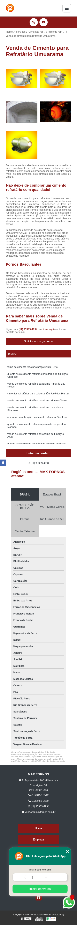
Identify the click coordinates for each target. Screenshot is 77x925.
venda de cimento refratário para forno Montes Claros (37, 400)
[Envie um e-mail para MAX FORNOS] (43, 22)
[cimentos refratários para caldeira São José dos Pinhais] (55, 78)
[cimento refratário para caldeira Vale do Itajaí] (55, 112)
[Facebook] (39, 897)
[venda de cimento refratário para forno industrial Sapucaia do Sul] (22, 145)
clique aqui (47, 329)
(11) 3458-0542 (40, 795)
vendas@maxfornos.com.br (39, 812)
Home (38, 828)
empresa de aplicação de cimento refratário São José (37, 417)
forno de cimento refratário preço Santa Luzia (32, 367)
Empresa (38, 839)
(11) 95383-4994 (28, 329)
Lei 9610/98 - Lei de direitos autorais (47, 761)
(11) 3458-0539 (40, 800)
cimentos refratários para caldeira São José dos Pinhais (38, 393)
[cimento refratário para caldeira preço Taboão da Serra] (22, 112)
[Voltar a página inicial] (10, 8)
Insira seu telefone (40, 869)
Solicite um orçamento (38, 341)
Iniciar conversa (40, 888)
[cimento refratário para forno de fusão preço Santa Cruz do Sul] (22, 78)
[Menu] (67, 8)
